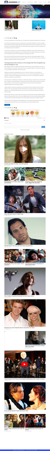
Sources (8, 104)
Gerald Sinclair (21, 16)
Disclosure (35, 450)
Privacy (32, 450)
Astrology (25, 9)
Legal (27, 450)
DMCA (29, 450)
